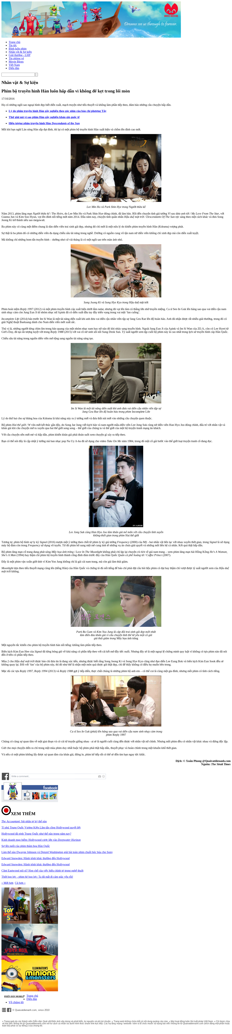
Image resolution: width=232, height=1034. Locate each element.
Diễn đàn (14, 68)
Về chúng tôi (16, 1002)
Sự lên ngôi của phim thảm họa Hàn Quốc (25, 845)
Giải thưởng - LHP (19, 55)
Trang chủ (14, 42)
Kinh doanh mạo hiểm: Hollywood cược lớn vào (41, 839)
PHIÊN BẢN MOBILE (14, 996)
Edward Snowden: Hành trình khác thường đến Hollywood (35, 858)
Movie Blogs (16, 61)
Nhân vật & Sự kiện (20, 51)
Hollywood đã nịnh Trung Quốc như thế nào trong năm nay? (36, 833)
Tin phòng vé (16, 58)
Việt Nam (14, 64)
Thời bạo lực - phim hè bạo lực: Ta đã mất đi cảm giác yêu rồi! (37, 876)
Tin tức (13, 45)
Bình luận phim (17, 48)
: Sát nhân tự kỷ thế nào (24, 821)
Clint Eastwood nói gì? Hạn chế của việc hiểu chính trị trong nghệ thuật (42, 870)
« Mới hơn (7, 882)
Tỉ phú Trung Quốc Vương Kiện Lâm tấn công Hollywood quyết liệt (40, 827)
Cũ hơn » (20, 882)
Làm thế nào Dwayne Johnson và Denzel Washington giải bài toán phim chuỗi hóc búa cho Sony (57, 852)
